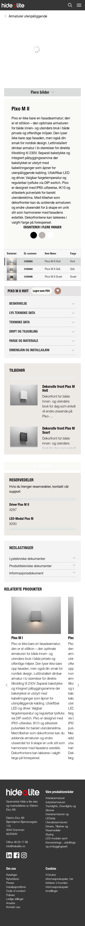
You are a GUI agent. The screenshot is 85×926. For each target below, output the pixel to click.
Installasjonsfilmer (16, 887)
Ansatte (10, 903)
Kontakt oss (13, 907)
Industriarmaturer (55, 802)
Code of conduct (16, 890)
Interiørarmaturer (55, 798)
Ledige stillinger (15, 899)
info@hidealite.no (15, 846)
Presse (10, 882)
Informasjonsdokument (26, 573)
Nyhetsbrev (12, 878)
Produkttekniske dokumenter (30, 566)
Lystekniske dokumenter (27, 559)
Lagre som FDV (41, 291)
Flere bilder (40, 92)
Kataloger (11, 874)
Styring (49, 834)
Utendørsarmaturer (56, 822)
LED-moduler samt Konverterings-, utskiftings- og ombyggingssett (61, 842)
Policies (10, 895)
